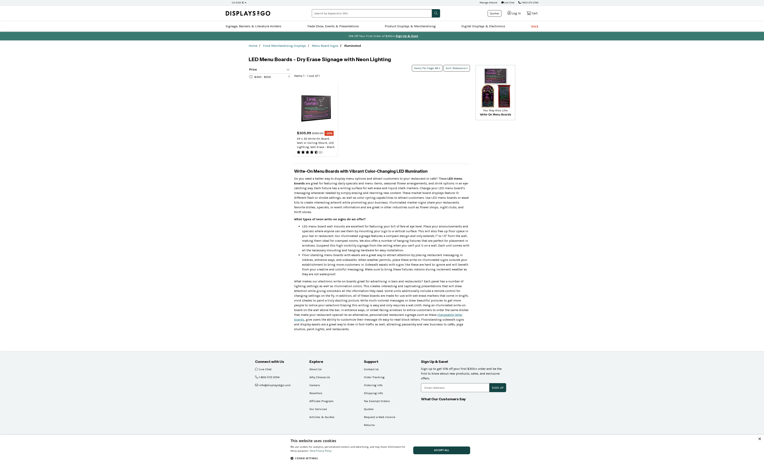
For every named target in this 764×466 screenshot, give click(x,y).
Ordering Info (373, 385)
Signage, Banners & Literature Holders (253, 26)
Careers (314, 385)
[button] (349, 458)
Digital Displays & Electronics (483, 26)
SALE (534, 26)
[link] (248, 13)
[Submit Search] (436, 13)
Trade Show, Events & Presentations (333, 26)
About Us (315, 369)
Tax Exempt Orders (377, 401)
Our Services (318, 409)
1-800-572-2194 (529, 2)
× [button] (759, 439)
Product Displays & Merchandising (410, 26)
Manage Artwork (488, 2)
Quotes (494, 13)
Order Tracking (374, 377)
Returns (369, 425)
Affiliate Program (321, 401)
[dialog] (382, 450)
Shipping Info (373, 393)
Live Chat (509, 2)
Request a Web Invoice (379, 417)
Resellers (315, 393)
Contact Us (371, 369)
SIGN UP (498, 388)
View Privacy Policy (321, 450)
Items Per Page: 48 (426, 68)
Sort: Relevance (456, 68)
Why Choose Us (319, 377)
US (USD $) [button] (238, 2)
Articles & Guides (321, 417)
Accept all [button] (441, 450)
